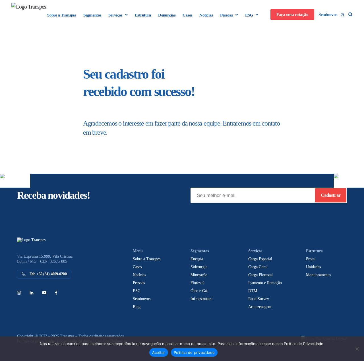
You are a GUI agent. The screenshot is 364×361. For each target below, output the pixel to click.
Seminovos (328, 14)
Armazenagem (259, 307)
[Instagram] (19, 292)
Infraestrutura (201, 299)
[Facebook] (56, 292)
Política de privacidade (194, 352)
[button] (350, 14)
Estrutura (143, 15)
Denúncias (166, 15)
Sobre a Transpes (61, 15)
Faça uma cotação (292, 14)
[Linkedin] (32, 292)
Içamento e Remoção (265, 283)
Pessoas (139, 283)
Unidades (313, 267)
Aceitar (158, 352)
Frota (310, 259)
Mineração (199, 275)
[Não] (357, 349)
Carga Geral (258, 267)
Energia (197, 259)
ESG (136, 291)
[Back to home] (34, 11)
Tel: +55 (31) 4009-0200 (47, 274)
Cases (187, 15)
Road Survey (258, 299)
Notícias (206, 15)
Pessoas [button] (226, 15)
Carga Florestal (260, 275)
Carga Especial (260, 259)
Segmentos (92, 15)
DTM (252, 291)
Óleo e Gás (199, 291)
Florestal (197, 283)
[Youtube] (44, 292)
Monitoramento (318, 275)
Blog (136, 307)
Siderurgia (199, 267)
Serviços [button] (115, 15)
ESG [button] (249, 15)
